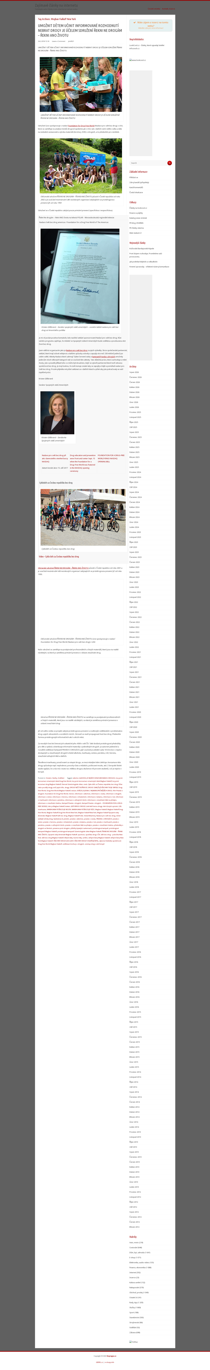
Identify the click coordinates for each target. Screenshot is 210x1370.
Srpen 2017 (134, 912)
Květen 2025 (134, 447)
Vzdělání (61, 778)
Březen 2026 (134, 397)
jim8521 (71, 41)
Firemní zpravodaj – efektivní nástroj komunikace (149, 267)
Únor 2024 (133, 522)
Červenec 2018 (135, 857)
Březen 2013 (134, 1177)
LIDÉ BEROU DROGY (78, 806)
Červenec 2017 (135, 917)
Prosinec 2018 (135, 832)
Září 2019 (133, 787)
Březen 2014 (134, 1117)
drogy (67, 787)
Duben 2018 (134, 872)
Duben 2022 (134, 632)
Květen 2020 (134, 747)
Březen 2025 (134, 457)
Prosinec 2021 (135, 652)
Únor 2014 (133, 1122)
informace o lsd (109, 797)
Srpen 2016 (134, 972)
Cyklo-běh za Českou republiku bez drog (103, 784)
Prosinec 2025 (135, 412)
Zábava (132, 1332)
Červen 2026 (134, 382)
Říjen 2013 (133, 1142)
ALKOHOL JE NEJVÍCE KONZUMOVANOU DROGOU (97, 778)
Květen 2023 (134, 567)
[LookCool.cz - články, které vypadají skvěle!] (137, 60)
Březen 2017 (134, 937)
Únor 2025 (133, 462)
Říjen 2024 (133, 482)
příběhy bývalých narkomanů (81, 828)
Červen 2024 (134, 502)
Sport (131, 1312)
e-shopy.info (109, 1362)
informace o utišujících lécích (76, 800)
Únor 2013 (133, 1182)
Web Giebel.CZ (135, 233)
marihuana (42, 809)
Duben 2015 (134, 1052)
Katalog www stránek (138, 218)
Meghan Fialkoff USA (75, 816)
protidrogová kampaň (100, 828)
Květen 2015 (134, 1047)
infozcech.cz (134, 48)
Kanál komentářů (136, 187)
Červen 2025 (134, 442)
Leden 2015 (134, 1067)
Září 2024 (133, 487)
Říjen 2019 (133, 782)
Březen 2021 (134, 697)
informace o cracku (98, 794)
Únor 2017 (133, 942)
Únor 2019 (133, 822)
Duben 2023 (134, 572)
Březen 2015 (134, 1057)
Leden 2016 (134, 1007)
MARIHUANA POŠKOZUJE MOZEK (59, 809)
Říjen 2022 (133, 602)
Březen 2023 (134, 577)
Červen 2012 (134, 1222)
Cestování (133, 1247)
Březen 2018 (134, 877)
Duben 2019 (134, 812)
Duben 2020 (134, 752)
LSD (120, 806)
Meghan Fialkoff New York (87, 813)
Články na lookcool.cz (138, 208)
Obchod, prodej (136, 1292)
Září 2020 (133, 727)
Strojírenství (134, 1322)
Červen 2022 (134, 622)
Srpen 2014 (134, 1092)
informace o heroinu (60, 797)
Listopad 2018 (135, 837)
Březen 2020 (134, 757)
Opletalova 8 (58, 819)
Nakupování (134, 1287)
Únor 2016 (133, 1002)
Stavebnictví (134, 1317)
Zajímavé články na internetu (56, 5)
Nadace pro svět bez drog (76, 350)
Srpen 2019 (134, 792)
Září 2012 (133, 1207)
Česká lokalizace (136, 192)
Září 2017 (133, 907)
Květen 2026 (134, 387)
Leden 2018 (134, 887)
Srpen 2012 (134, 1212)
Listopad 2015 (135, 1017)
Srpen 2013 (134, 1152)
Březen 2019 (134, 817)
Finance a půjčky (136, 213)
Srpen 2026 (134, 372)
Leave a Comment (58, 41)
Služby (54, 778)
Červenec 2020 (135, 737)
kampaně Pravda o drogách (103, 357)
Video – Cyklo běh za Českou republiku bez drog (59, 556)
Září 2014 (133, 1087)
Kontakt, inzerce (168, 9)
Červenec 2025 (135, 437)
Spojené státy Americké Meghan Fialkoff (62, 835)
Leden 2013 (134, 1187)
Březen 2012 (134, 1227)
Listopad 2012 (135, 1197)
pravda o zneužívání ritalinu (103, 825)
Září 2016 (133, 967)
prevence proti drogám (61, 828)
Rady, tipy (133, 1302)
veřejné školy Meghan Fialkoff (99, 838)
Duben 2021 (134, 692)
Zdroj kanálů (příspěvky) (139, 182)
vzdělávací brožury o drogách (73, 844)
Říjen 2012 (133, 1202)
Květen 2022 (134, 627)
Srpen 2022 (134, 612)
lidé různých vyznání (110, 806)
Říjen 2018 (133, 842)
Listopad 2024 (135, 477)
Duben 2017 (134, 932)
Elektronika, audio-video (139, 1262)
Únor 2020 (133, 762)
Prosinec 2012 (135, 1192)
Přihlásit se (133, 177)
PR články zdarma (136, 228)
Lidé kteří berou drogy (94, 806)
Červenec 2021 (135, 677)
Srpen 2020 (134, 732)
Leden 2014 (134, 1127)
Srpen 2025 (134, 432)
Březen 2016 (134, 997)
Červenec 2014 (135, 1097)
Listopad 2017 (135, 897)
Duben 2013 (134, 1172)
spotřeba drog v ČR (93, 835)
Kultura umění (135, 1282)
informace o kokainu (94, 797)
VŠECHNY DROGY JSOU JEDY (63, 841)
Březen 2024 (134, 517)
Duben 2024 (134, 512)
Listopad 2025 (135, 417)
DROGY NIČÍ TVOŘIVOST (78, 787)
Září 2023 (133, 547)
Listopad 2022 (135, 597)
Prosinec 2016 (135, 952)
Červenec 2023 (135, 557)
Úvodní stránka (154, 9)
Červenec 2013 (135, 1157)
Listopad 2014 (135, 1077)
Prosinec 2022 (135, 592)
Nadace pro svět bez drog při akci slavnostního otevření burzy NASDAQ (55, 458)
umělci (85, 838)
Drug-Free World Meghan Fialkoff (58, 791)
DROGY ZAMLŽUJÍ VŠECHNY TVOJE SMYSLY (103, 787)
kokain (67, 806)
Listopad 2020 (135, 717)
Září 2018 (133, 847)
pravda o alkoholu (76, 819)
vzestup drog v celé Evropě (94, 844)
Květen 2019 (134, 807)
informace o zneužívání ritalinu (49, 803)
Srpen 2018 (134, 852)
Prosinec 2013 (135, 1132)
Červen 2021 (134, 682)
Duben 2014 (134, 1112)
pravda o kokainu (79, 822)
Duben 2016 (134, 992)
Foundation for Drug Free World (81, 126)
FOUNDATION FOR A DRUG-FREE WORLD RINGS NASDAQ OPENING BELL (111, 458)
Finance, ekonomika (137, 1267)
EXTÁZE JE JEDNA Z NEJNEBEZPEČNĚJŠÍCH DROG (94, 791)
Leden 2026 (134, 407)
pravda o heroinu (49, 822)
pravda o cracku (90, 819)
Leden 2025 (134, 467)
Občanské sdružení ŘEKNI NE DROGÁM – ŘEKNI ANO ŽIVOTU (63, 568)
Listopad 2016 (135, 957)
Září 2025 (133, 427)
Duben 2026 (134, 392)
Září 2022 (133, 607)
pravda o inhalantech (64, 822)
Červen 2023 (134, 562)
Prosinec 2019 (135, 772)
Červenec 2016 (135, 977)
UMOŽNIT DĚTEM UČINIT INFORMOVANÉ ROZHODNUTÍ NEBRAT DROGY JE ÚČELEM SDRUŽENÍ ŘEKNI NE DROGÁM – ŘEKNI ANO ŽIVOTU (80, 30)
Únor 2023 (133, 582)
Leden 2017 (134, 947)
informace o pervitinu (56, 800)
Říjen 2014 (133, 1082)
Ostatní (48, 778)
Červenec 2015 (135, 1037)
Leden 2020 (134, 767)
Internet (132, 1272)
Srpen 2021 (134, 672)
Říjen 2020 (133, 722)
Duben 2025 (134, 452)
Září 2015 (133, 1027)
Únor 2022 (133, 642)
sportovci (81, 835)
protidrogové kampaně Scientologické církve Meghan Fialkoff (79, 831)
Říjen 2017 (133, 902)
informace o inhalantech (78, 797)
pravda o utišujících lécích (54, 825)
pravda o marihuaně (104, 822)
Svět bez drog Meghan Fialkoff (52, 838)
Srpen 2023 (134, 552)
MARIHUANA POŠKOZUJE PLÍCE (83, 809)
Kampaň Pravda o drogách (71, 803)
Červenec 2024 (135, 497)
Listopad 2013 (135, 1137)
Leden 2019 (134, 827)
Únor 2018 (133, 882)
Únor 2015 (133, 1062)
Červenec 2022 (135, 617)
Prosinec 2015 (135, 1012)
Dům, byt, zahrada (136, 1252)
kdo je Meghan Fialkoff (56, 806)
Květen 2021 (134, 687)
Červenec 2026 (135, 377)
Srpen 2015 (134, 1032)
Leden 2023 (134, 587)
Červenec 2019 (135, 797)
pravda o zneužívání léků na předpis (78, 825)
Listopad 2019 (135, 777)
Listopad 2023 (135, 537)
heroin (71, 794)
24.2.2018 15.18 (43, 41)
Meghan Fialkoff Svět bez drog (56, 816)
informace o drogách (113, 794)
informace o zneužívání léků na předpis (101, 800)
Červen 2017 (134, 922)
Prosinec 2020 (135, 712)
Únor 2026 (133, 402)
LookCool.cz (134, 45)
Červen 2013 (134, 1162)
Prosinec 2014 (135, 1072)
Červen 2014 (134, 1102)
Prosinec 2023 (135, 532)
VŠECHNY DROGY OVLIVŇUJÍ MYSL (86, 841)
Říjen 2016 (133, 962)
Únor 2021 (133, 702)
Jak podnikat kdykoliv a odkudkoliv (143, 262)
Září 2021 (133, 667)
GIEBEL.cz (99, 1362)
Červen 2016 (134, 982)
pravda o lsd (91, 822)
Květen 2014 (134, 1107)
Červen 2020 (134, 742)
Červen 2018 (134, 862)
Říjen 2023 (133, 542)
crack (85, 784)
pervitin (66, 819)
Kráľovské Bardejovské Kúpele (141, 248)
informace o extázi (45, 797)
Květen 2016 (134, 987)
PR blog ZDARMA (136, 223)
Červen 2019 (134, 802)
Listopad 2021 (135, 657)
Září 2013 (133, 1147)
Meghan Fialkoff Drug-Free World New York (62, 813)
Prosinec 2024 (135, 472)
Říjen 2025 (133, 422)
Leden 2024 (134, 527)
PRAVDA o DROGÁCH (104, 819)
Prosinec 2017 (135, 892)
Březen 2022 (134, 637)
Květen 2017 (134, 927)
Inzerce (132, 1277)
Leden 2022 (134, 647)
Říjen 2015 (133, 1022)
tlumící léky (77, 838)
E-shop (132, 1257)
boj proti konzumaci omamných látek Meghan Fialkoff (92, 781)
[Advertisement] (140, 113)
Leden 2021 (134, 707)
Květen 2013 (134, 1167)
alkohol (75, 778)
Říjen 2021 (133, 662)
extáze (73, 791)
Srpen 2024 (134, 492)
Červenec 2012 (135, 1217)
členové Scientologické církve (72, 784)
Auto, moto (134, 1242)
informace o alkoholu (82, 794)
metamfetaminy (90, 816)
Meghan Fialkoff (101, 809)
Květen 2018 (134, 867)
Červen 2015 (134, 1042)
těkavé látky (68, 838)
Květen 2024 (134, 507)
